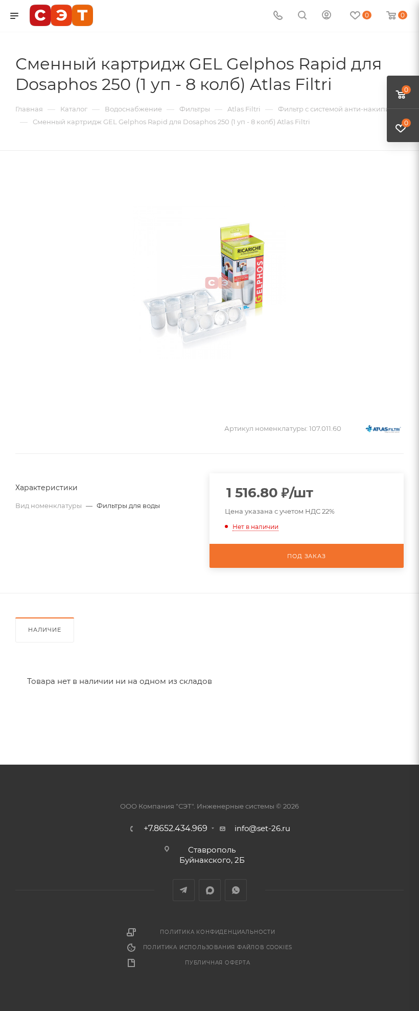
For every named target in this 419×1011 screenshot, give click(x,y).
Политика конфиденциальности (217, 932)
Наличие (44, 629)
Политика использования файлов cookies (218, 947)
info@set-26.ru (262, 828)
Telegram (184, 890)
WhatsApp (236, 890)
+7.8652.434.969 (175, 828)
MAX (210, 890)
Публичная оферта (217, 962)
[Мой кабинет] (326, 16)
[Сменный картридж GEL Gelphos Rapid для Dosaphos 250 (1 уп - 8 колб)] (209, 283)
